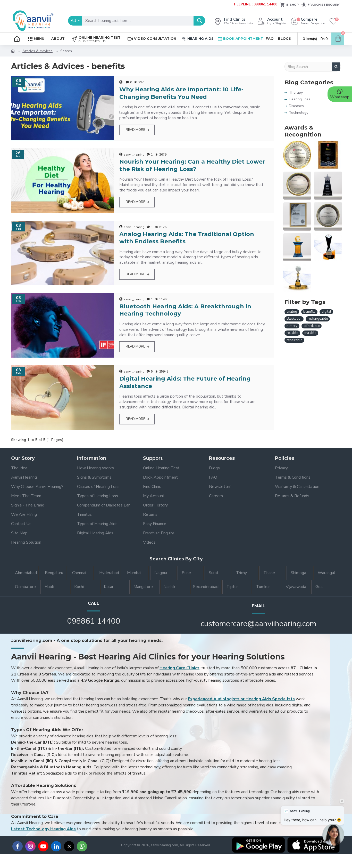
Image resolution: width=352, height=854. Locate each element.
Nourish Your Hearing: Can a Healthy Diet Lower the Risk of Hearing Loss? (192, 165)
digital (326, 311)
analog (292, 311)
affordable (312, 326)
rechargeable (318, 318)
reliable (292, 333)
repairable (294, 340)
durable (310, 333)
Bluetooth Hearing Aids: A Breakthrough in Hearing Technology (185, 310)
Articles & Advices (37, 51)
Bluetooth (294, 318)
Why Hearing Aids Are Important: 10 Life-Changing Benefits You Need (181, 93)
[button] (333, 835)
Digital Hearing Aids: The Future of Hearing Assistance (185, 382)
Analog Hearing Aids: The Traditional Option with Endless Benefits (186, 238)
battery (292, 326)
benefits (309, 311)
